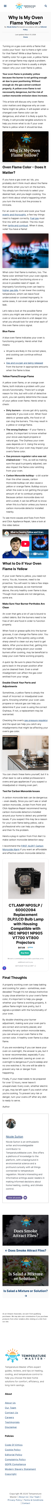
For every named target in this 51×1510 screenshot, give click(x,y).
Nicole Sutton (12, 27)
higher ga (7, 290)
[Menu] (5, 5)
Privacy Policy (15, 1500)
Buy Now (25, 953)
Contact (26, 1503)
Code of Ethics (14, 1445)
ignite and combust (18, 225)
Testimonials (12, 1422)
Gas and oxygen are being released (24, 363)
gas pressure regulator (36, 720)
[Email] (25, 1197)
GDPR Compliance (15, 1464)
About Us (10, 1403)
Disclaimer (11, 1427)
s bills (15, 290)
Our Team (10, 1407)
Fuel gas (34, 218)
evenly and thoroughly (14, 214)
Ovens (25, 37)
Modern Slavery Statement (20, 1469)
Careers (9, 1417)
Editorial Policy (13, 1454)
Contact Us (11, 1412)
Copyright (11, 1474)
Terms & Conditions (33, 1500)
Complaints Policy (15, 1459)
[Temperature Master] (26, 5)
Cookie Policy (13, 1449)
